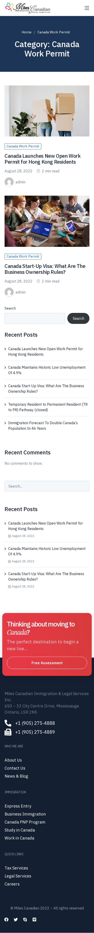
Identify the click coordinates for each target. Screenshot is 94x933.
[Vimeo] (34, 919)
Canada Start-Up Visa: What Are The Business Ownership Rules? (45, 269)
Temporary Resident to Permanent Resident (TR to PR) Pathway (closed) (48, 407)
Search (10, 308)
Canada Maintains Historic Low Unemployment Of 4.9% (47, 370)
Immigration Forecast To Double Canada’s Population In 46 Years (43, 426)
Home (26, 32)
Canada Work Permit (23, 146)
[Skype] (25, 919)
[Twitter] (16, 919)
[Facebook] (6, 919)
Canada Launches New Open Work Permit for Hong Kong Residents (42, 158)
